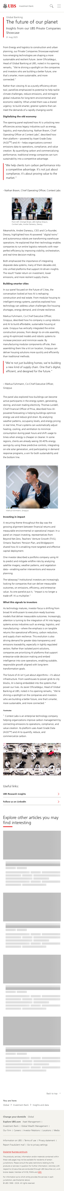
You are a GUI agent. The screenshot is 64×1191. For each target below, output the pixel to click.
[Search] (51, 6)
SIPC (40, 1172)
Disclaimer (7, 1152)
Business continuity (19, 1152)
